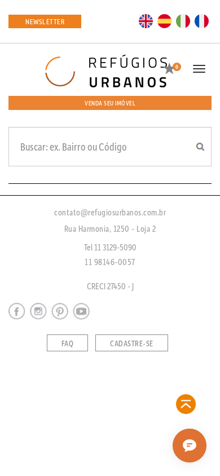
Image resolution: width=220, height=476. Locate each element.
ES (165, 20)
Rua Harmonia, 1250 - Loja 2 (110, 228)
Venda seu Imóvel (110, 103)
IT (183, 20)
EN (146, 20)
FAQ (67, 343)
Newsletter (44, 21)
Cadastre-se (131, 343)
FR (202, 20)
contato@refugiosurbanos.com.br (110, 212)
